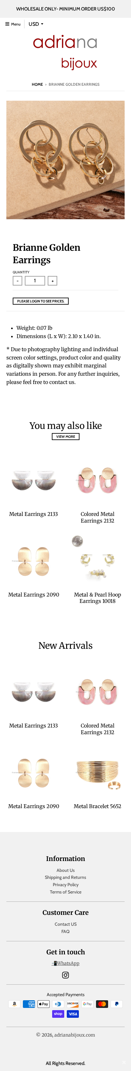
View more (65, 436)
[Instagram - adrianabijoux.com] (65, 975)
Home (37, 84)
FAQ (65, 931)
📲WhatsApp (65, 963)
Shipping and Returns (65, 877)
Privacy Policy (66, 884)
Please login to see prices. (40, 301)
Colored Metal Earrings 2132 (97, 517)
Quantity (21, 272)
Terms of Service (65, 892)
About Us (66, 870)
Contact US (66, 924)
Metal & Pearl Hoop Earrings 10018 (97, 597)
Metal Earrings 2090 (33, 594)
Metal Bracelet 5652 (97, 806)
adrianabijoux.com (74, 1035)
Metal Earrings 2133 (33, 514)
